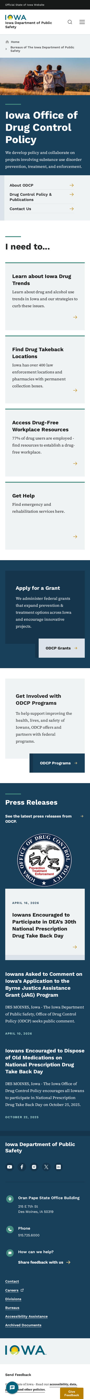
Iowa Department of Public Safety (28, 25)
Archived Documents (23, 1325)
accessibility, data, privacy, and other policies (41, 1387)
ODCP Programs (55, 763)
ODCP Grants (58, 648)
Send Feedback (18, 1375)
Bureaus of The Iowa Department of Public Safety (42, 49)
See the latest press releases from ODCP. (38, 819)
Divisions (13, 1299)
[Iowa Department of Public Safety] (16, 17)
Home (15, 42)
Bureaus (12, 1308)
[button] (71, 1393)
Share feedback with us (40, 1262)
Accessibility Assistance (26, 1316)
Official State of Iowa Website (24, 4)
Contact (12, 1281)
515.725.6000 (29, 1235)
